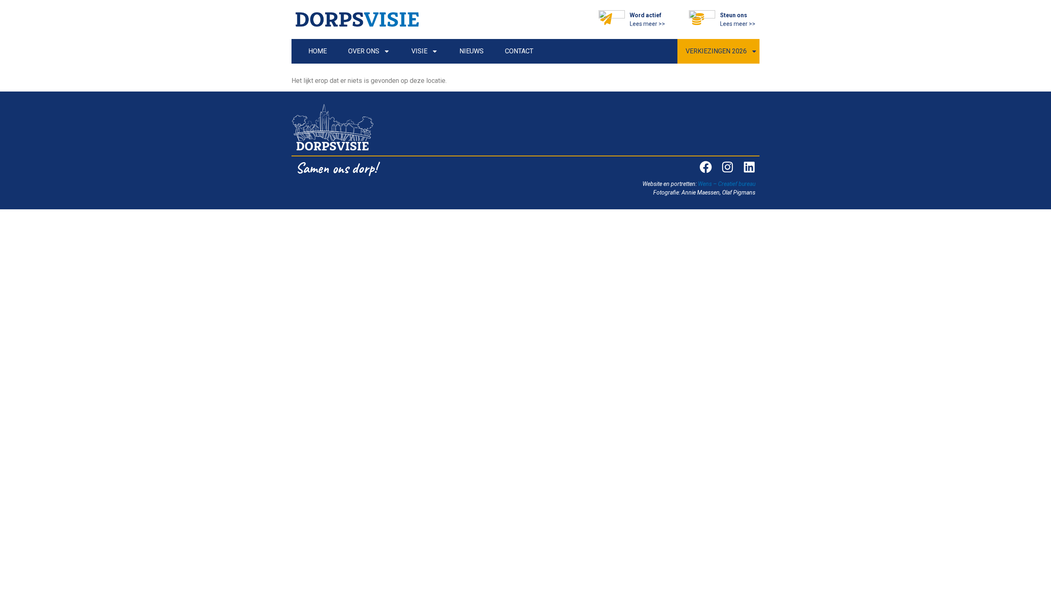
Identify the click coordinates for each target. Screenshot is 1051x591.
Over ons (363, 51)
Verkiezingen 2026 (716, 51)
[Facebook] (706, 167)
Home (317, 51)
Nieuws (471, 51)
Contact (519, 51)
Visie (419, 51)
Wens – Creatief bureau (726, 184)
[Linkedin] (749, 167)
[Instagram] (727, 167)
